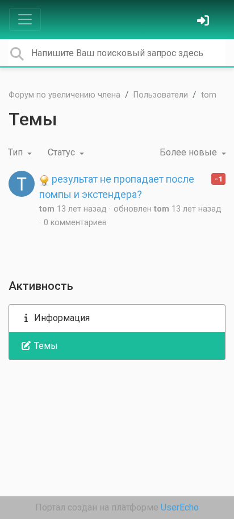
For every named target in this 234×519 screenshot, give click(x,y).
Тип (16, 152)
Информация (61, 318)
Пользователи (160, 95)
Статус (62, 152)
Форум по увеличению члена (64, 95)
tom (208, 95)
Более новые (189, 152)
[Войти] (204, 21)
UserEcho (180, 507)
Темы (45, 345)
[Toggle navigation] (25, 19)
